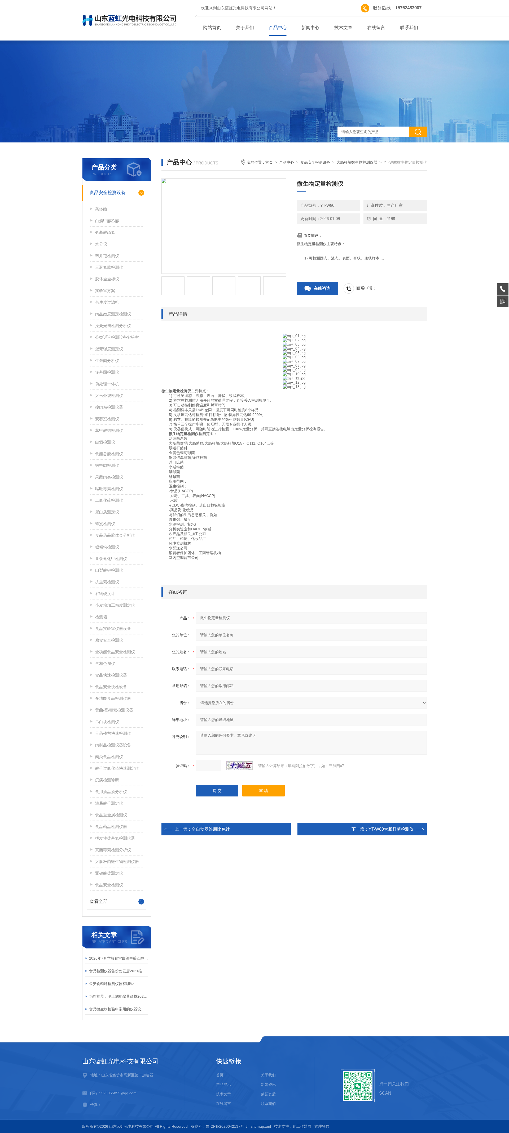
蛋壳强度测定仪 (109, 349)
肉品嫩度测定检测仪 (113, 314)
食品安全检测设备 (108, 192)
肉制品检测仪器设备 (113, 745)
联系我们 (409, 27)
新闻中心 (310, 27)
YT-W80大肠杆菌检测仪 (391, 829)
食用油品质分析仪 (111, 791)
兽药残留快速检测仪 (113, 733)
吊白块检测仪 (107, 721)
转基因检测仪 (107, 372)
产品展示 (223, 1084)
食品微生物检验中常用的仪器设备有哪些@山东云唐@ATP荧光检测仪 (118, 1009)
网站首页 (212, 27)
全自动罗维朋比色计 (211, 829)
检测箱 (101, 617)
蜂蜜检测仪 (105, 523)
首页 (269, 162)
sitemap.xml (261, 1126)
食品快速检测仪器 (111, 675)
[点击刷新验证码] (239, 765)
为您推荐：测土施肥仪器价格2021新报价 (118, 996)
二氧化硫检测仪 (109, 500)
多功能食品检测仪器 (113, 698)
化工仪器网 (302, 1126)
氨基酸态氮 (105, 232)
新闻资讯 (268, 1084)
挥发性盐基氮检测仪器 (115, 838)
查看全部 (99, 901)
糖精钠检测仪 (107, 547)
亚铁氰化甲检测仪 (111, 558)
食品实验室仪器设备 (113, 628)
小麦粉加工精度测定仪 (115, 605)
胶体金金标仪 (107, 279)
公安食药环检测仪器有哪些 (111, 984)
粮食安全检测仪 (109, 640)
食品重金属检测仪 (111, 815)
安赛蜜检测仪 (107, 419)
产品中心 (278, 27)
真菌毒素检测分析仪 (113, 850)
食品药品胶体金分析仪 (115, 535)
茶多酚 (101, 209)
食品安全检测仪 (109, 885)
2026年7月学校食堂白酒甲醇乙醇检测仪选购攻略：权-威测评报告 (118, 958)
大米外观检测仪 (109, 395)
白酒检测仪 (105, 442)
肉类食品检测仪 (109, 756)
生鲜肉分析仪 (107, 360)
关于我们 (245, 27)
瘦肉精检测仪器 (109, 407)
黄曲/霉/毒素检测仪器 (114, 710)
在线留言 (376, 27)
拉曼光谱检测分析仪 (113, 325)
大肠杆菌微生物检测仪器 (117, 861)
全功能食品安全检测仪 (115, 652)
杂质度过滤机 (107, 302)
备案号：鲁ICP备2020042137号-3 (219, 1126)
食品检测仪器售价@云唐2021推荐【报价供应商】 (118, 971)
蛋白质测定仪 (107, 512)
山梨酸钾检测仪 (109, 570)
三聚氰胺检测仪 (109, 267)
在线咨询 (322, 288)
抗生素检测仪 (107, 582)
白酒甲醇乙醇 (107, 220)
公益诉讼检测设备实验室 (117, 337)
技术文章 (343, 27)
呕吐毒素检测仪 (109, 488)
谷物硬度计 (105, 593)
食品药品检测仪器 (111, 826)
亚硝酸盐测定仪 (109, 873)
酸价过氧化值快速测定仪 (117, 768)
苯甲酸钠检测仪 (109, 430)
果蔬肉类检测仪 (109, 477)
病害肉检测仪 (107, 465)
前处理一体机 (107, 384)
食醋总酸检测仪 (109, 453)
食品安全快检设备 (111, 686)
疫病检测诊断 (107, 780)
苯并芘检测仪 (107, 255)
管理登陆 (321, 1126)
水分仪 (101, 244)
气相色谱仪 (105, 663)
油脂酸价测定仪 (109, 803)
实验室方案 (105, 290)
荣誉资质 (268, 1094)
